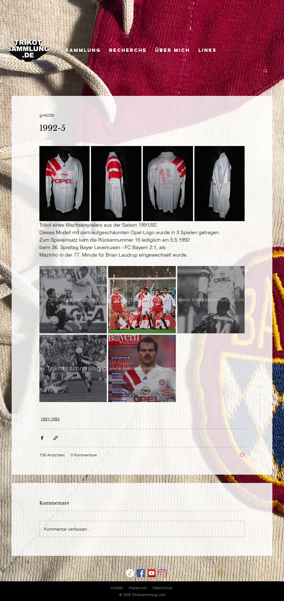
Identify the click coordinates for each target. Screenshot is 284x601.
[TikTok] (130, 573)
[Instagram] (162, 573)
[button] (265, 70)
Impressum (138, 587)
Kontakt (117, 587)
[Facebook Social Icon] (141, 573)
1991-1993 (50, 418)
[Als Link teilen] (55, 438)
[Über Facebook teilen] (42, 438)
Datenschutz (163, 587)
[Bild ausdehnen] (64, 183)
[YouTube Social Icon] (152, 573)
